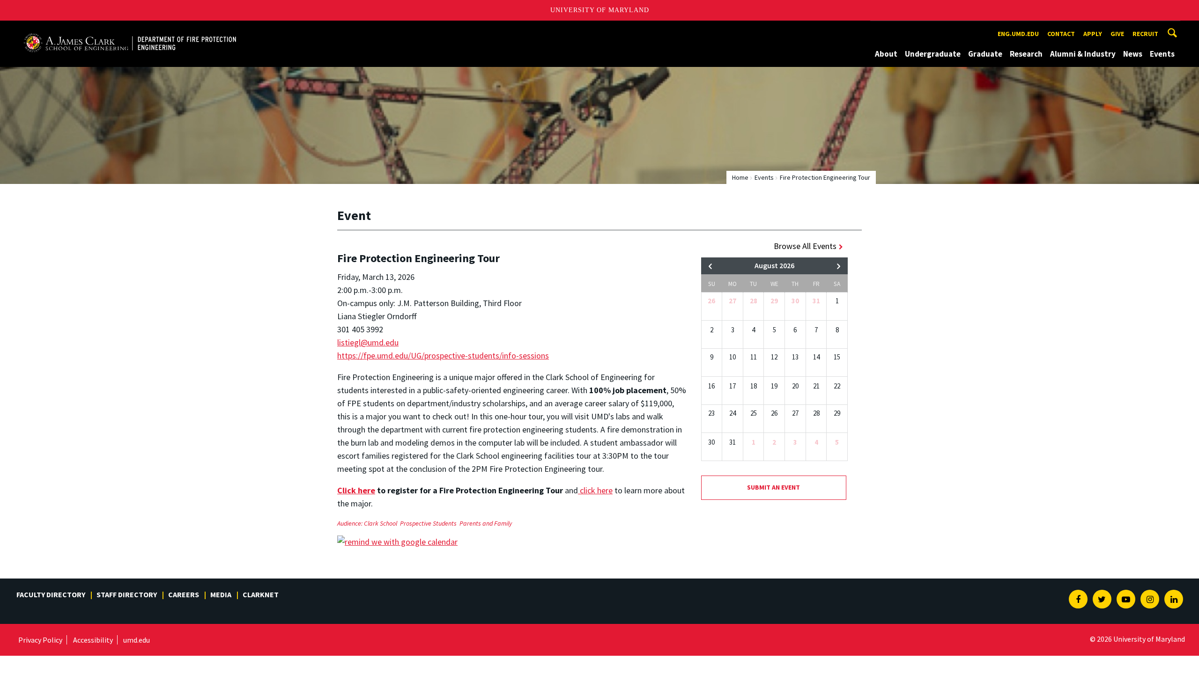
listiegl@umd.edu (368, 342)
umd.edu (136, 640)
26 (711, 300)
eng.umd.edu (1018, 33)
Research (1026, 54)
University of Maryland (599, 10)
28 (753, 300)
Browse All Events (805, 246)
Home (740, 177)
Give (1117, 33)
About (886, 54)
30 (795, 300)
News (1132, 54)
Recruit (1145, 33)
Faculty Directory (50, 594)
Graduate (985, 54)
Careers (183, 594)
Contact (1061, 33)
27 (732, 300)
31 (816, 300)
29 (774, 300)
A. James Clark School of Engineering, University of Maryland (129, 29)
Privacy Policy (40, 640)
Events (1162, 54)
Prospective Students (428, 523)
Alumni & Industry (1083, 54)
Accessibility (93, 640)
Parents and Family (485, 523)
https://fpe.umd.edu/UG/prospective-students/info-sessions (443, 355)
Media (220, 594)
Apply (1092, 33)
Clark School (380, 523)
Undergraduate (933, 54)
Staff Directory (126, 594)
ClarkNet (261, 594)
